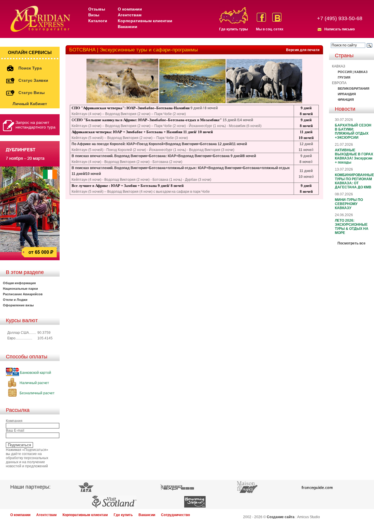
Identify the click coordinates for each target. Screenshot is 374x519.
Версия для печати (302, 50)
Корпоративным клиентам (145, 20)
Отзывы (96, 9)
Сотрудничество (175, 515)
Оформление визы (18, 305)
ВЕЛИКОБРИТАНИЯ (353, 88)
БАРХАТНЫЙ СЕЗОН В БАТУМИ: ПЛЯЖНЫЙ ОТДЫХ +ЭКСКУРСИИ (353, 131)
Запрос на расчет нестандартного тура (35, 124)
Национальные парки (20, 288)
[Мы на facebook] (261, 17)
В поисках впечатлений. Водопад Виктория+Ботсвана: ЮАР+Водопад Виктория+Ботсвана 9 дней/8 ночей (164, 156)
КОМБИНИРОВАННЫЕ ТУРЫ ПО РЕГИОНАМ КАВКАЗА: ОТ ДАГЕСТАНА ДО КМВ (354, 181)
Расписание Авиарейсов (23, 294)
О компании (130, 9)
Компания (14, 421)
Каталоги (97, 20)
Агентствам (129, 15)
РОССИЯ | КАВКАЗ (353, 72)
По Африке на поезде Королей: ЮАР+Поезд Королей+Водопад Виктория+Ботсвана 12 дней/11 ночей (159, 144)
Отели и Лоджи (15, 299)
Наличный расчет (34, 383)
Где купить (123, 515)
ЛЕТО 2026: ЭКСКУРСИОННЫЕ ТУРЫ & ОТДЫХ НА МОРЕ (351, 226)
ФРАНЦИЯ (346, 99)
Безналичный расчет (37, 393)
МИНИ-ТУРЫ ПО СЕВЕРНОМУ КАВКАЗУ (349, 204)
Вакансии (127, 26)
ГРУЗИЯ (344, 77)
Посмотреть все (351, 243)
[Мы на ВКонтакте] (277, 17)
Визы (93, 15)
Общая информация (19, 283)
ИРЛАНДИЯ (347, 94)
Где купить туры (233, 29)
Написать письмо (339, 29)
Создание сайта (281, 517)
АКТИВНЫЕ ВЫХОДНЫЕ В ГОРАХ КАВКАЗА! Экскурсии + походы (354, 156)
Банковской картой (35, 373)
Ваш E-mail (15, 430)
